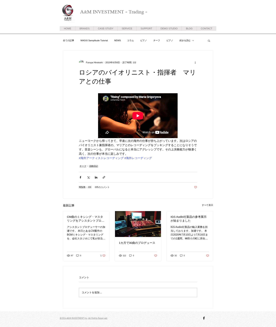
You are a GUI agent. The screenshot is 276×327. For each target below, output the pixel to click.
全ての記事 (68, 40)
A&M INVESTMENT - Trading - (113, 11)
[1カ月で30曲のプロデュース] (138, 224)
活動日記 (93, 166)
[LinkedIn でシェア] (96, 177)
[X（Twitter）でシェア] (88, 177)
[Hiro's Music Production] (204, 318)
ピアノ (143, 40)
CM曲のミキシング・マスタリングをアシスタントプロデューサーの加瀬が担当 (85, 219)
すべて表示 (207, 205)
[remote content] (138, 116)
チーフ (156, 40)
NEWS (117, 40)
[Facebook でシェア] (80, 177)
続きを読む (185, 40)
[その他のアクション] (195, 62)
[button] (209, 40)
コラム (130, 40)
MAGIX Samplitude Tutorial (94, 40)
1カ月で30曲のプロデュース (137, 242)
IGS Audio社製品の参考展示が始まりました (189, 218)
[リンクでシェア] (103, 177)
